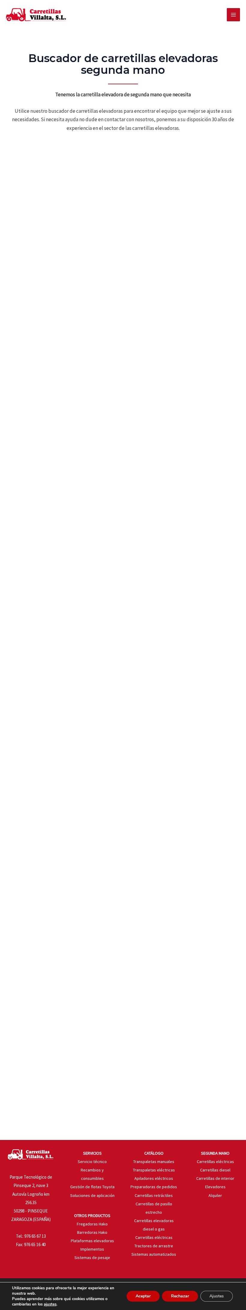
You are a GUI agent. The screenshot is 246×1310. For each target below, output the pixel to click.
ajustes (50, 1304)
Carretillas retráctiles (154, 1195)
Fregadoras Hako (92, 1224)
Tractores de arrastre (153, 1246)
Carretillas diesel (215, 1170)
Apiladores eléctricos (153, 1178)
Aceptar (143, 1296)
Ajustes (216, 1296)
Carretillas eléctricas (153, 1237)
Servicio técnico (92, 1161)
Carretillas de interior (215, 1178)
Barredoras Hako (92, 1232)
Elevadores (215, 1186)
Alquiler (215, 1195)
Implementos (92, 1249)
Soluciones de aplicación (92, 1195)
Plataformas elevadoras (92, 1240)
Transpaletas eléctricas (154, 1170)
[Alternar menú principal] (233, 14)
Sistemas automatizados (153, 1254)
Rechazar (180, 1296)
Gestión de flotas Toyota (92, 1186)
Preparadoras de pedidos (153, 1186)
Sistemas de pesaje (92, 1257)
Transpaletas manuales (153, 1161)
